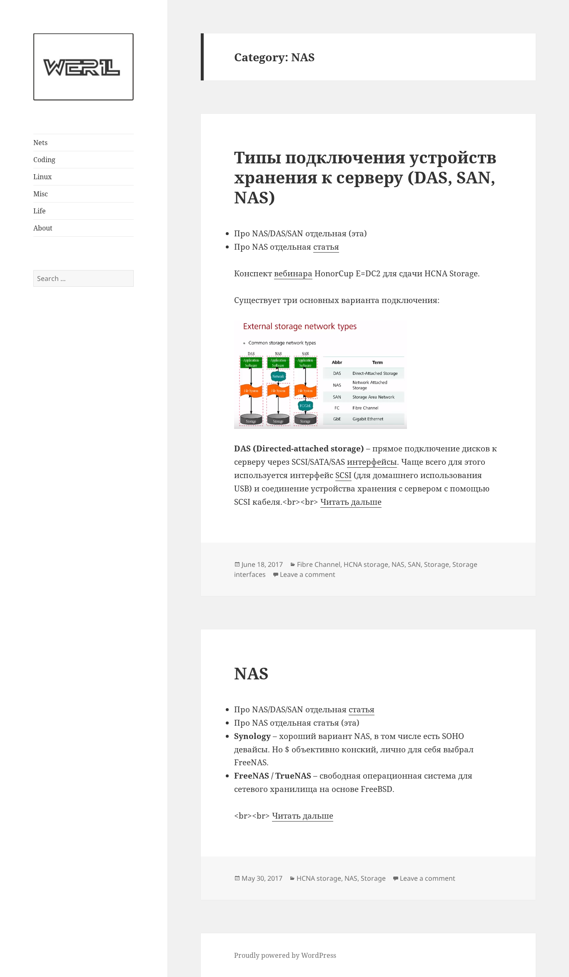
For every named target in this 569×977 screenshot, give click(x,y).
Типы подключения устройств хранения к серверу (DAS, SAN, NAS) (365, 177)
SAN (414, 564)
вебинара (293, 273)
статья (326, 246)
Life (39, 210)
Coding (44, 159)
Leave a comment (307, 574)
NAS (398, 564)
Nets (40, 142)
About (42, 228)
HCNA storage (366, 564)
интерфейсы (372, 461)
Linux (42, 176)
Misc (40, 193)
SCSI (343, 475)
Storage (436, 564)
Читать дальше (351, 501)
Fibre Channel (318, 564)
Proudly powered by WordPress (285, 955)
